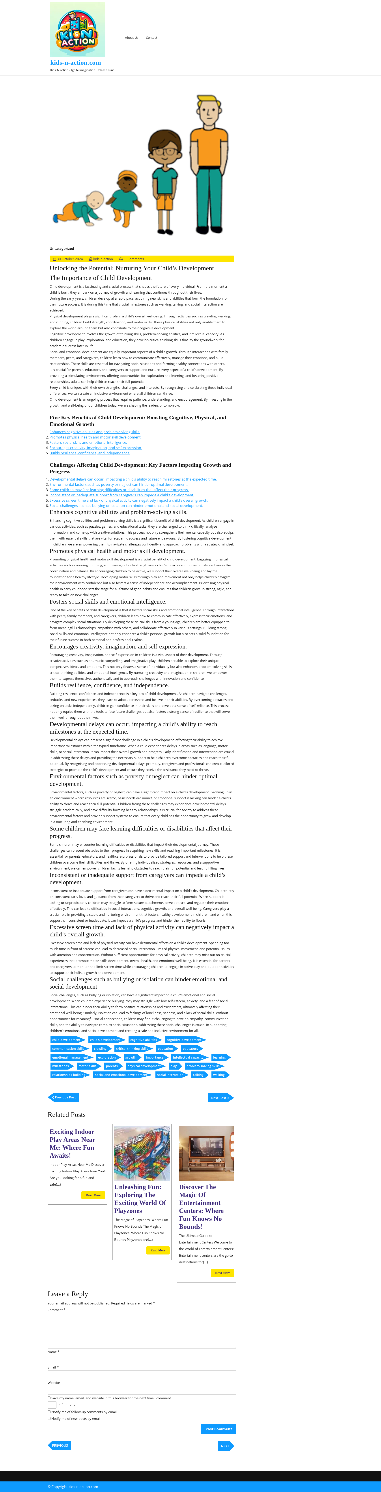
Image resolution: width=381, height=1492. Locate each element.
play (173, 1066)
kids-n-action (103, 259)
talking (198, 1075)
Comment (56, 1310)
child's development (105, 1040)
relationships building (68, 1075)
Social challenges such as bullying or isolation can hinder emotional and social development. (126, 505)
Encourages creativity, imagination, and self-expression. (96, 447)
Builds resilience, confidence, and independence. (90, 453)
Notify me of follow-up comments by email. (84, 1412)
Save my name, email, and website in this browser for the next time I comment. (111, 1398)
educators (190, 1048)
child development (66, 1040)
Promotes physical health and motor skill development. (96, 437)
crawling (100, 1048)
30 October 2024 (70, 259)
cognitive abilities (143, 1040)
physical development (144, 1066)
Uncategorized (62, 248)
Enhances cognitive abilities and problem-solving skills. (95, 431)
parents (112, 1066)
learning (219, 1057)
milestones (60, 1066)
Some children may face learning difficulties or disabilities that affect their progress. (119, 489)
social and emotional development (121, 1075)
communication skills (68, 1048)
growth (130, 1057)
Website (54, 1382)
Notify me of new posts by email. (76, 1418)
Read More (95, 1196)
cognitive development (184, 1040)
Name (53, 1352)
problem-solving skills (203, 1066)
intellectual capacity (188, 1057)
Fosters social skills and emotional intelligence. (88, 442)
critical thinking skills (132, 1048)
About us (131, 37)
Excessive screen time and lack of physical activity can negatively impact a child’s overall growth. (129, 500)
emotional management (70, 1057)
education (165, 1048)
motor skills (87, 1066)
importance (154, 1057)
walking (219, 1075)
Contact (151, 37)
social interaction (170, 1075)
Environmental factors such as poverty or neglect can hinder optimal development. (119, 484)
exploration (107, 1057)
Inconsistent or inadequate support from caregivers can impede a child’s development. (122, 495)
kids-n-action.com (75, 62)
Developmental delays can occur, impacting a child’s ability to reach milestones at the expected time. (133, 479)
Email (53, 1367)
